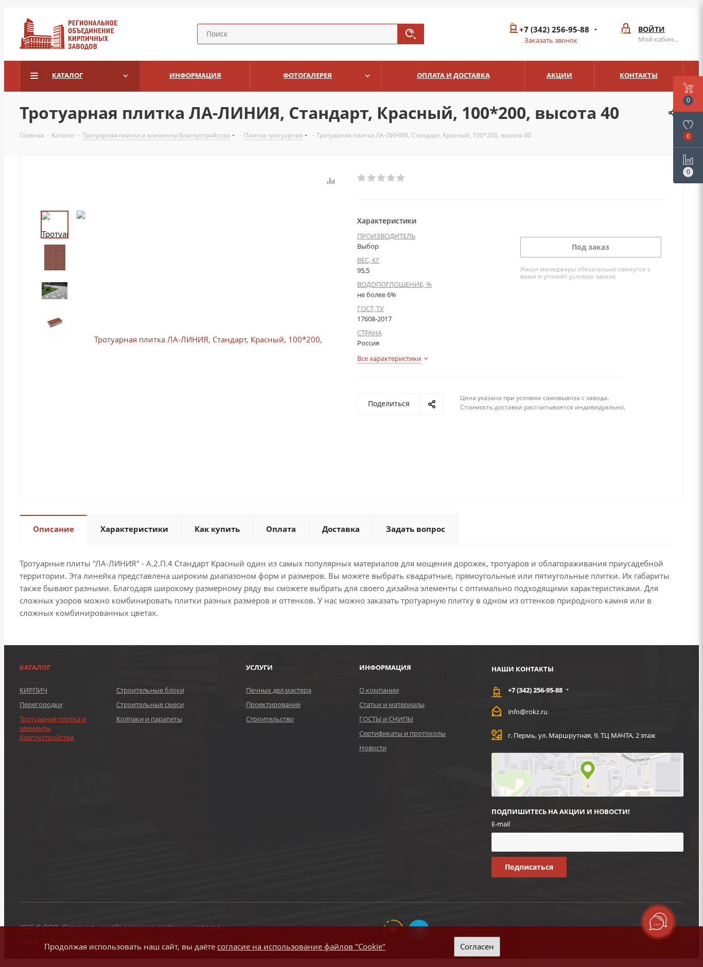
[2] (372, 178)
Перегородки (41, 704)
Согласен (477, 946)
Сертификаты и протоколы (402, 733)
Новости (372, 747)
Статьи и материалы (392, 704)
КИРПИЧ (33, 690)
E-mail (500, 823)
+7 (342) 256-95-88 (554, 29)
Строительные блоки (150, 690)
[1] (362, 178)
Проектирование (273, 704)
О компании (379, 690)
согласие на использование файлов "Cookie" (301, 946)
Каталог (35, 667)
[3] (381, 178)
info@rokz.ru (528, 711)
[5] (401, 178)
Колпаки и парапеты (149, 718)
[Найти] (410, 34)
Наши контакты (522, 669)
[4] (391, 178)
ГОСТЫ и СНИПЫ (386, 718)
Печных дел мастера (278, 690)
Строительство (270, 718)
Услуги (259, 667)
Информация (385, 667)
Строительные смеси (150, 704)
